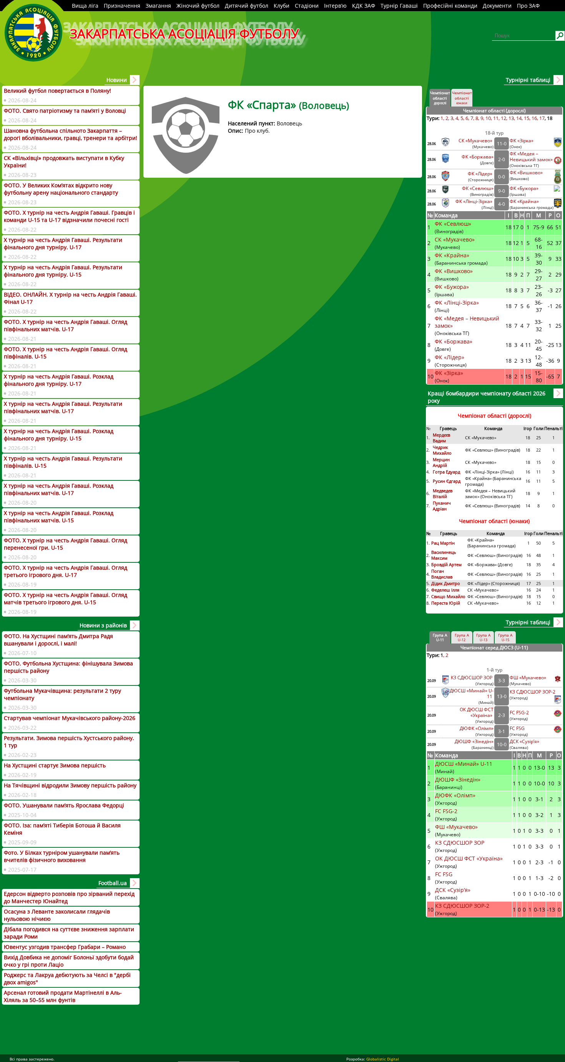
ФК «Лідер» (481, 174)
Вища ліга (85, 5)
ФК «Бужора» (524, 188)
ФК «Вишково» (526, 172)
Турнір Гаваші (399, 5)
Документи (497, 5)
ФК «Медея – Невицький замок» (531, 156)
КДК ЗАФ (363, 5)
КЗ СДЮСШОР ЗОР (472, 677)
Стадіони (307, 5)
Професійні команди (450, 5)
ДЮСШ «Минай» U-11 (464, 763)
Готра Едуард (446, 472)
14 (519, 118)
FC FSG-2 (519, 712)
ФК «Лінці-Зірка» (474, 201)
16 (534, 118)
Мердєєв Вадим (441, 437)
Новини (116, 79)
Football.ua (112, 883)
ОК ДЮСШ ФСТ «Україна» (477, 712)
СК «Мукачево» (476, 140)
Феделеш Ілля (445, 590)
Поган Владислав (442, 574)
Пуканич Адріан (442, 506)
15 (526, 118)
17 (542, 118)
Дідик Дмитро (446, 583)
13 (511, 118)
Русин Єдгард (447, 481)
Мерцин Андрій (441, 462)
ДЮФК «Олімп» (477, 728)
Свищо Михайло (448, 596)
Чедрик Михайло (442, 450)
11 (496, 118)
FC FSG (518, 728)
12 (503, 118)
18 (549, 118)
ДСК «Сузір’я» (524, 741)
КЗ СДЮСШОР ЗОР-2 (532, 692)
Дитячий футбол (246, 5)
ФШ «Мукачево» (528, 677)
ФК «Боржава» (478, 157)
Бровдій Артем (446, 564)
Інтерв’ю (335, 5)
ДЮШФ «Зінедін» (474, 741)
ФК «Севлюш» (478, 188)
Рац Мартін (443, 543)
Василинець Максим (443, 555)
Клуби (281, 5)
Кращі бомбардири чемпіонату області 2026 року (486, 397)
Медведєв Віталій (442, 493)
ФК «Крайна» (525, 201)
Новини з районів (103, 625)
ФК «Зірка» (522, 140)
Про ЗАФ (528, 5)
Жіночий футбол (197, 5)
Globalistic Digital (382, 1059)
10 (488, 118)
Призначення (122, 5)
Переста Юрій (445, 603)
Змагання (158, 5)
